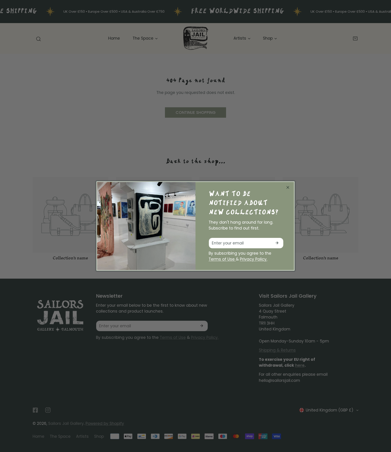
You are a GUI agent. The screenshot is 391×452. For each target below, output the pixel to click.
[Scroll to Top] (382, 427)
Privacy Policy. (253, 259)
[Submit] (277, 243)
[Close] (287, 187)
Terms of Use (222, 259)
